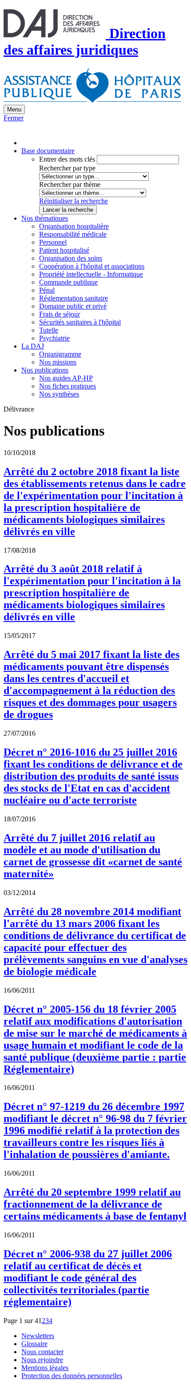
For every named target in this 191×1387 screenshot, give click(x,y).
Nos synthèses (59, 394)
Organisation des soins (70, 258)
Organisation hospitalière (74, 226)
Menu (14, 109)
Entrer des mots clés (67, 159)
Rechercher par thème (69, 184)
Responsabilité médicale (73, 234)
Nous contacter (42, 1351)
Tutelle (48, 330)
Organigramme (60, 354)
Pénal (47, 290)
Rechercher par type (67, 168)
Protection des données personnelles (71, 1375)
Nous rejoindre (42, 1359)
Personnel (53, 242)
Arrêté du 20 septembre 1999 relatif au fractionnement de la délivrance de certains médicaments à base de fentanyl (95, 1204)
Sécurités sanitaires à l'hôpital (80, 322)
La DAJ (32, 346)
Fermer (14, 118)
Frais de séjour (59, 314)
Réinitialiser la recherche (73, 201)
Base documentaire (48, 151)
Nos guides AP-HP (66, 378)
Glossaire (34, 1343)
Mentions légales (44, 1367)
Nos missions (57, 362)
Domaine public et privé (73, 306)
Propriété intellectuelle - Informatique (91, 274)
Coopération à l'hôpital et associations (91, 266)
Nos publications (44, 370)
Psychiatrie (54, 338)
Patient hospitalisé (64, 250)
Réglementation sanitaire (73, 298)
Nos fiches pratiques (67, 386)
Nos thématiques (44, 218)
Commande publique (68, 282)
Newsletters (37, 1335)
